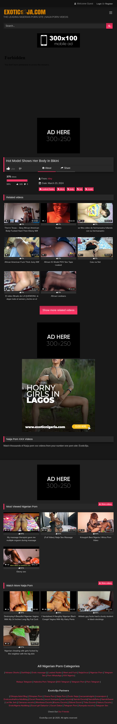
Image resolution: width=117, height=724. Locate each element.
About (48, 168)
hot (80, 189)
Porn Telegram (93, 682)
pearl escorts (66, 699)
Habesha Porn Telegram (45, 682)
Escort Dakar (57, 705)
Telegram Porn (78, 682)
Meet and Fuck (70, 672)
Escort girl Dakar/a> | (41, 705)
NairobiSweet (107, 699)
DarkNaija (25, 672)
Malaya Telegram (24, 682)
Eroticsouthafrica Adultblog (16, 699)
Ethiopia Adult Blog (18, 696)
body (72, 189)
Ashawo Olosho (12, 672)
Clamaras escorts (26, 702)
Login (99, 4)
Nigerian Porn (96, 672)
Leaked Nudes (48, 189)
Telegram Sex (102, 705)
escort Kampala (52, 699)
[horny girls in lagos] (58, 431)
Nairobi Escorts (80, 699)
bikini (62, 189)
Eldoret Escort (75, 702)
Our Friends (63, 711)
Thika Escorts (89, 702)
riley (50, 178)
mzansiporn (101, 696)
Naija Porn (61, 696)
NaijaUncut (83, 672)
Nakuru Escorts (104, 702)
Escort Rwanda (36, 699)
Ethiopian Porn (35, 696)
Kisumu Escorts (60, 702)
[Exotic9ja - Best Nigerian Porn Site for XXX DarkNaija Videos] (58, 12)
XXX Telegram (63, 682)
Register (109, 4)
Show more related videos (58, 310)
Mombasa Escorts (44, 702)
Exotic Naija (73, 696)
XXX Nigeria (68, 675)
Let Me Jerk (11, 702)
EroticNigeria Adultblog (19, 705)
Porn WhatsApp (54, 675)
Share (67, 168)
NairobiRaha (94, 699)
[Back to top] (108, 715)
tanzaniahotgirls (87, 696)
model (90, 189)
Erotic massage (39, 672)
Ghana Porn (49, 696)
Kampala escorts (86, 705)
